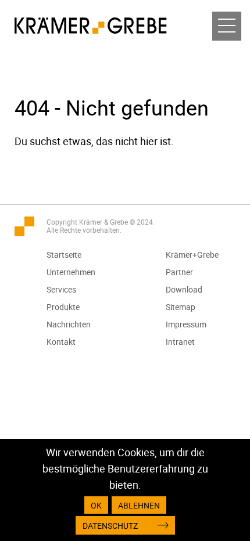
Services (61, 289)
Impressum (186, 324)
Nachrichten (69, 324)
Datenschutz (110, 525)
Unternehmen (71, 271)
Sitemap (180, 306)
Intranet (180, 341)
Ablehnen (139, 505)
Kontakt (61, 341)
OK (96, 505)
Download (184, 289)
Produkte (63, 306)
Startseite (64, 254)
